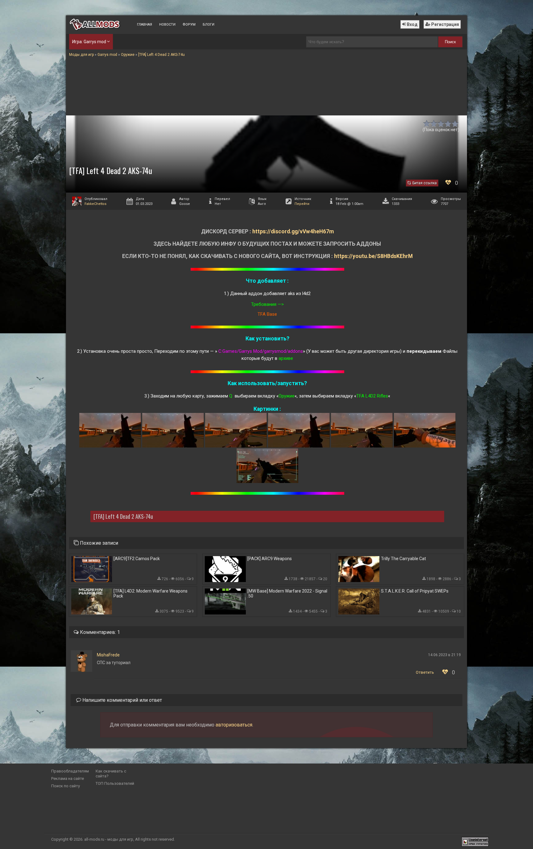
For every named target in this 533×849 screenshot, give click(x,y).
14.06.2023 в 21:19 (444, 655)
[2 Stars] (433, 123)
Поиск (450, 42)
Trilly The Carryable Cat (403, 558)
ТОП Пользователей (115, 783)
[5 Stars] (455, 123)
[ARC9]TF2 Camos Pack (137, 558)
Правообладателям (70, 771)
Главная (144, 25)
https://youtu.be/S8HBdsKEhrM (373, 256)
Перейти (302, 204)
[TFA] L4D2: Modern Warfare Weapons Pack (151, 593)
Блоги (208, 25)
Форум (189, 25)
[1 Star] (426, 123)
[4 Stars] (448, 123)
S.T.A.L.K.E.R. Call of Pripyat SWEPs (414, 591)
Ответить (425, 672)
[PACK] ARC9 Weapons (269, 558)
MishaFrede (108, 654)
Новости (167, 25)
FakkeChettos (95, 204)
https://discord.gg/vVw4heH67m (293, 231)
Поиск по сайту (65, 786)
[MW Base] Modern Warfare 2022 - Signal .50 (287, 593)
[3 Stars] (440, 123)
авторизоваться (234, 725)
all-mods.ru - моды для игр (108, 839)
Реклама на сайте (67, 778)
